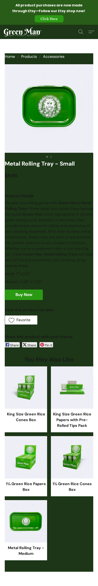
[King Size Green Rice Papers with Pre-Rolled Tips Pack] (72, 387)
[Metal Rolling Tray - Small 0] (49, 108)
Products (29, 56)
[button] (49, 18)
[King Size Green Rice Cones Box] (26, 387)
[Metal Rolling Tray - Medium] (26, 521)
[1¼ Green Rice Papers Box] (26, 457)
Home (10, 56)
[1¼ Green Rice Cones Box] (72, 457)
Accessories (53, 56)
